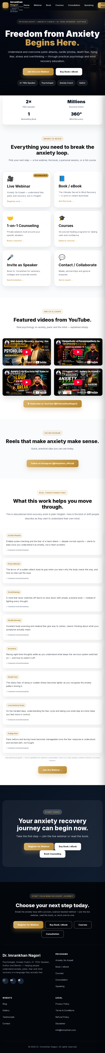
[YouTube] (13, 981)
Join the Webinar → (52, 770)
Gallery (6, 1010)
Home (26, 5)
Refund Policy (62, 1017)
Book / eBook (62, 966)
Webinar (38, 5)
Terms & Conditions (64, 1010)
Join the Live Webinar (38, 71)
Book (48, 5)
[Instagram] (5, 981)
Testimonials (8, 1017)
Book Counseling (52, 854)
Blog (5, 1004)
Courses (59, 5)
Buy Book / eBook (69, 71)
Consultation (74, 5)
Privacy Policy (62, 1004)
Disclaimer (60, 1023)
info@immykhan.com (65, 1030)
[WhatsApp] (21, 981)
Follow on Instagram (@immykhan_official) (52, 463)
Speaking (88, 5)
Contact (6, 1023)
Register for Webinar (39, 846)
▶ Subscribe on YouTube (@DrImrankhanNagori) (52, 403)
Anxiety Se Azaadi (64, 960)
